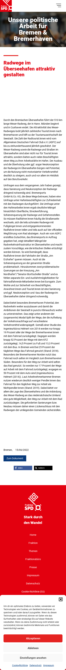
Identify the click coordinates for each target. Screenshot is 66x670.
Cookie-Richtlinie (20, 665)
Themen (33, 551)
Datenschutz (36, 665)
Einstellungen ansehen (33, 657)
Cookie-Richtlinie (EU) (33, 591)
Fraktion (33, 543)
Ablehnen (33, 648)
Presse (33, 567)
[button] (60, 599)
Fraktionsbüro (33, 559)
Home (33, 534)
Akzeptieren (33, 638)
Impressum (48, 665)
